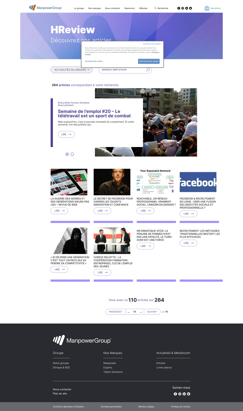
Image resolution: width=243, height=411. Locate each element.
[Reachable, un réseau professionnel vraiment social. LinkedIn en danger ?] (155, 183)
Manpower (109, 363)
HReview (143, 8)
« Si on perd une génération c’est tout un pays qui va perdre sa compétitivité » (70, 260)
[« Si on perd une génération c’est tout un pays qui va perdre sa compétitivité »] (69, 241)
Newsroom (129, 8)
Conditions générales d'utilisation (68, 406)
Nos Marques (112, 353)
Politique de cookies (180, 406)
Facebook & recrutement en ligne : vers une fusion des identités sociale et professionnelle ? (198, 203)
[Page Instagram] (182, 8)
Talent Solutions (113, 371)
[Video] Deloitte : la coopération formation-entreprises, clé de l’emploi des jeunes (113, 262)
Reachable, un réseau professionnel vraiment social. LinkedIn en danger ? (156, 201)
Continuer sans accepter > (152, 44)
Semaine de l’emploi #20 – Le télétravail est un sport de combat (94, 113)
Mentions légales (146, 406)
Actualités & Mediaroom (173, 353)
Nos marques (94, 8)
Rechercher (163, 8)
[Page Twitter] (190, 8)
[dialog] (122, 54)
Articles (160, 363)
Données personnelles (111, 406)
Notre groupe (61, 363)
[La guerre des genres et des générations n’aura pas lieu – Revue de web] (69, 183)
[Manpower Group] (51, 8)
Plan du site (60, 393)
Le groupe (79, 8)
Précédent (115, 311)
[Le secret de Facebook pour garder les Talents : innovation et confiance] (112, 183)
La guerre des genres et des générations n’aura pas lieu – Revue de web (70, 201)
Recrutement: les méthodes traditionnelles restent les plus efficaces (200, 233)
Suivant (152, 311)
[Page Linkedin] (186, 8)
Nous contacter (112, 8)
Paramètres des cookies (94, 61)
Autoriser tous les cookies (148, 61)
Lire (63, 134)
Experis (107, 367)
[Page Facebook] (178, 8)
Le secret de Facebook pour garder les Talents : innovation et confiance (113, 201)
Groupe (58, 353)
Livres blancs (164, 367)
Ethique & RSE (61, 367)
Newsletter (215, 8)
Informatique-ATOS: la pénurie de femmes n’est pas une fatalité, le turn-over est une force (154, 235)
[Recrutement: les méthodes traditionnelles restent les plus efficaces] (198, 228)
